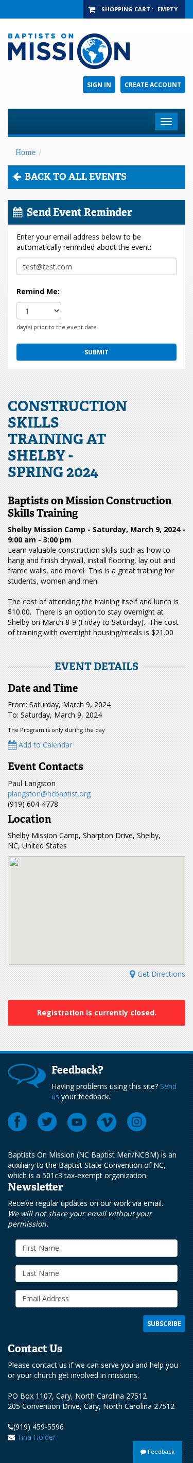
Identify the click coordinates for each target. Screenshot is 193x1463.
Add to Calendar (44, 745)
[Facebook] (17, 1122)
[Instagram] (137, 1122)
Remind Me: (38, 291)
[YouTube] (77, 1122)
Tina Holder (36, 1437)
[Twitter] (47, 1122)
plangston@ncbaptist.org (49, 793)
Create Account (153, 84)
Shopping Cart (125, 9)
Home (25, 152)
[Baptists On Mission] (96, 51)
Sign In (99, 84)
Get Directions (160, 974)
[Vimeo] (107, 1122)
